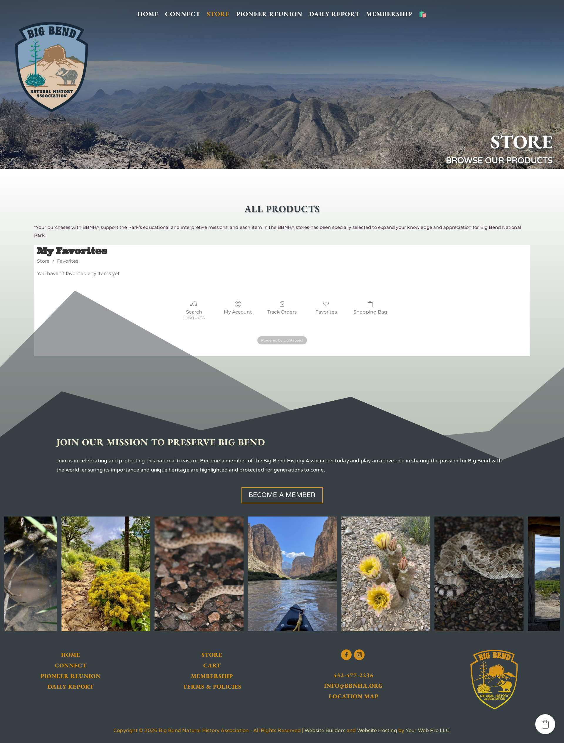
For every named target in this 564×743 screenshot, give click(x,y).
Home (148, 14)
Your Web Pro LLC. (428, 730)
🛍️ (423, 14)
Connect (182, 14)
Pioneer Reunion (269, 14)
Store (218, 14)
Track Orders (282, 312)
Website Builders (325, 730)
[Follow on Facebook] (346, 654)
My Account (238, 312)
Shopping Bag (370, 312)
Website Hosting (377, 730)
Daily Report (334, 14)
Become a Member (282, 495)
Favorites (67, 261)
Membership (389, 14)
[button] (545, 724)
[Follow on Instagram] (359, 654)
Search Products (194, 314)
